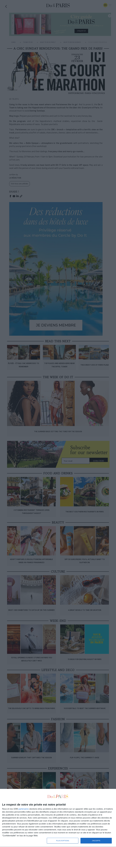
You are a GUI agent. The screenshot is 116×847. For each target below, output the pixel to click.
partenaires (24, 809)
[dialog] (58, 818)
